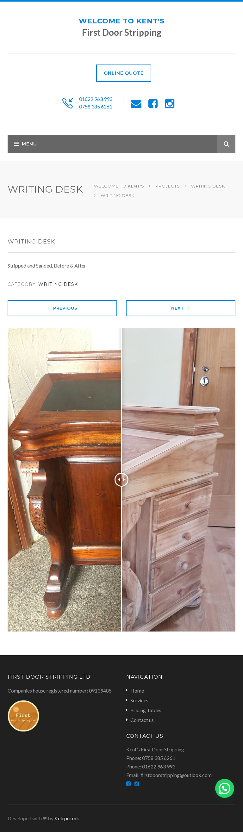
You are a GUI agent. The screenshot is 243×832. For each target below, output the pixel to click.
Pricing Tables (145, 710)
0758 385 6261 (95, 106)
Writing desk (58, 284)
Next (178, 308)
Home (137, 690)
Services (139, 700)
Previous (65, 308)
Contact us (142, 720)
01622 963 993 (95, 99)
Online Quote (124, 73)
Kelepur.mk (66, 818)
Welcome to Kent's (122, 21)
